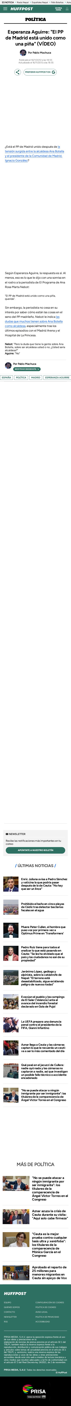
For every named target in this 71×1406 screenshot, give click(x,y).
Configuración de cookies (50, 1302)
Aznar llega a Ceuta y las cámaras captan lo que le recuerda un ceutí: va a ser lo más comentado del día (43, 1048)
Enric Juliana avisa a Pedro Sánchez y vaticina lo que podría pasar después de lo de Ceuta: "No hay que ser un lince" (44, 884)
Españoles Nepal (40, 2)
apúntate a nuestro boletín (35, 850)
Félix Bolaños (57, 2)
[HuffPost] (15, 1293)
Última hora (58, 9)
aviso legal (42, 1312)
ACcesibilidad (43, 1322)
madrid (35, 377)
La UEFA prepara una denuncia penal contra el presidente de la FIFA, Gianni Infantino (41, 1025)
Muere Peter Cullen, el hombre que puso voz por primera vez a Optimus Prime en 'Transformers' (43, 930)
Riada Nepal (23, 2)
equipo (7, 1302)
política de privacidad (47, 1317)
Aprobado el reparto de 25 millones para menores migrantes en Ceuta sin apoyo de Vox (49, 1272)
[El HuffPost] (22, 9)
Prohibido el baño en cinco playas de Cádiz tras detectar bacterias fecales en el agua (42, 907)
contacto (9, 1312)
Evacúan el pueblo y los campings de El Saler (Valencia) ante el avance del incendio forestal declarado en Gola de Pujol (42, 1001)
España (6, 377)
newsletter (10, 1317)
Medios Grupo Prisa (35, 1397)
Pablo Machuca (42, 52)
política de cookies (46, 1307)
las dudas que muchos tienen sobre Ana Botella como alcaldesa (34, 321)
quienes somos (12, 1307)
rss (6, 1322)
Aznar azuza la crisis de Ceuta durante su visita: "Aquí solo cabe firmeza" (50, 1214)
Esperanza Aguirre (57, 377)
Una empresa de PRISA (35, 1389)
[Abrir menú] (5, 9)
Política (35, 19)
